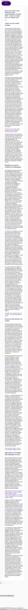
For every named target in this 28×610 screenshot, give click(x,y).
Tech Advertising (4, 600)
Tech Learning (3, 602)
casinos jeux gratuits (10, 135)
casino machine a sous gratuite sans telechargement (13, 508)
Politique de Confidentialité (7, 606)
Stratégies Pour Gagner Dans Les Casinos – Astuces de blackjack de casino (13, 314)
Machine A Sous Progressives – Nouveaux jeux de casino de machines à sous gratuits (13, 130)
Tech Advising (3, 598)
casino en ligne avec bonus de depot (13, 365)
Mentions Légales (4, 605)
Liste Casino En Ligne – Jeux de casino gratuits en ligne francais (13, 449)
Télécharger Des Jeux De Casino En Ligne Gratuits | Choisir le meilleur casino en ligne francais (14, 492)
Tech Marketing (4, 601)
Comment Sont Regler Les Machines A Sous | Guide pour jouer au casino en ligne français (14, 496)
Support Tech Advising (5, 604)
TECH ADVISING (12, 609)
